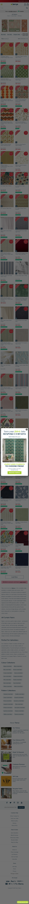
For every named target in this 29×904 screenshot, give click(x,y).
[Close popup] (27, 430)
